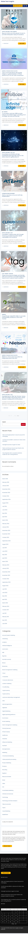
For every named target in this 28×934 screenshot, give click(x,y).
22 (14, 919)
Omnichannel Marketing (8, 756)
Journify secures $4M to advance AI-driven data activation (13, 440)
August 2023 (5, 544)
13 (6, 916)
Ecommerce (5, 718)
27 (6, 921)
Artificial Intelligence (7, 645)
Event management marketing (9, 725)
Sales (3, 783)
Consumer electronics (7, 680)
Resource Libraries (6, 776)
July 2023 (4, 547)
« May (12, 923)
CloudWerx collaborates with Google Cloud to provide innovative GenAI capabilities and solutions (13, 236)
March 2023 (5, 561)
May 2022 (4, 596)
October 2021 (5, 609)
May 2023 (4, 554)
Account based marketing (8, 635)
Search (4, 422)
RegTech (4, 773)
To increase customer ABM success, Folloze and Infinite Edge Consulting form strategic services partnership (14, 115)
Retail (3, 780)
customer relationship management (11, 697)
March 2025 (5, 478)
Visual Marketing (6, 811)
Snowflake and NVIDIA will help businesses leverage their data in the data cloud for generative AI (12, 155)
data (3, 700)
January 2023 (5, 568)
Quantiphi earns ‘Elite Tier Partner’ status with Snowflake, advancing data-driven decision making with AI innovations (13, 397)
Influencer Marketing (7, 742)
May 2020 (4, 620)
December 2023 (6, 530)
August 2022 (5, 585)
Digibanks (4, 707)
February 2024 (5, 523)
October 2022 (5, 578)
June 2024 (4, 509)
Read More (22, 43)
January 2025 (5, 485)
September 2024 (6, 499)
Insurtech (4, 745)
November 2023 (6, 534)
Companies (5, 676)
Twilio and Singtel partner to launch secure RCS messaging (13, 435)
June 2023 (4, 551)
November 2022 (6, 575)
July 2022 (4, 589)
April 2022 (4, 599)
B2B (3, 652)
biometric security (6, 659)
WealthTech (5, 814)
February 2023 (5, 565)
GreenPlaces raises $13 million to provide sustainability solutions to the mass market (13, 317)
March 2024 (5, 520)
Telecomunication (6, 804)
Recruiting (4, 769)
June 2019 (4, 623)
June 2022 (4, 592)
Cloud (3, 673)
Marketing (4, 752)
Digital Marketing (6, 711)
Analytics (4, 642)
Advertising (5, 638)
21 (10, 919)
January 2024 (5, 527)
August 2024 (5, 503)
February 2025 (5, 482)
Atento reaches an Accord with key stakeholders (12, 195)
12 (2, 916)
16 (17, 916)
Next (18, 415)
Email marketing (6, 721)
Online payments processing (9, 759)
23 (17, 919)
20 (6, 919)
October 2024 (5, 496)
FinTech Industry (6, 731)
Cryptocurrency (6, 690)
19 (2, 919)
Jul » (16, 923)
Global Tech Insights (7, 1)
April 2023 (4, 558)
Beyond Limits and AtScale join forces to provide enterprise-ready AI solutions (13, 33)
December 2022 (6, 572)
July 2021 (4, 613)
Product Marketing (6, 762)
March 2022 (5, 603)
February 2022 (5, 606)
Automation (5, 649)
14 (10, 916)
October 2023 (5, 537)
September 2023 (6, 540)
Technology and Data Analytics (9, 800)
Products (4, 766)
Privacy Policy (7, 846)
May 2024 (4, 513)
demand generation (7, 704)
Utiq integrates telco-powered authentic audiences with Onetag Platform (12, 453)
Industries (4, 738)
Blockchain (4, 666)
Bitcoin (4, 662)
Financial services (6, 728)
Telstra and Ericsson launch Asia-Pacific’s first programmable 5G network (13, 448)
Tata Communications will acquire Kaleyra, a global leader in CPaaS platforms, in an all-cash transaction (13, 74)
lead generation (6, 749)
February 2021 (5, 616)
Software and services (7, 793)
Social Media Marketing (7, 790)
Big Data (4, 656)
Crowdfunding (5, 687)
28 (10, 921)
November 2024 (6, 492)
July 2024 (4, 506)
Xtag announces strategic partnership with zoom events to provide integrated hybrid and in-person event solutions (13, 276)
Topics (3, 807)
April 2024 (4, 516)
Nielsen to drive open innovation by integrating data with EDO (12, 357)
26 (2, 921)
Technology (5, 797)
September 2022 (6, 582)
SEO (3, 787)
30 (17, 921)
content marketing (6, 683)
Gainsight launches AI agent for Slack (11, 444)
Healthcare (5, 735)
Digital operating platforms (8, 714)
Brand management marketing (9, 669)
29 (14, 921)
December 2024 (6, 489)
